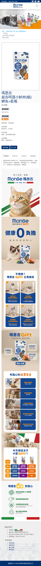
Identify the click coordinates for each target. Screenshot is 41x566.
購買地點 (11, 549)
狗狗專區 (11, 543)
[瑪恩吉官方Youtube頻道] (38, 1)
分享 (14, 147)
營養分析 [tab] (15, 156)
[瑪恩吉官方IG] (36, 1)
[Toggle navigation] (36, 6)
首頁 (3, 31)
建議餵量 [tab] (33, 156)
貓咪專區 (11, 545)
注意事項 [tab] (24, 156)
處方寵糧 (11, 547)
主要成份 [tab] (6, 156)
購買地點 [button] (5, 147)
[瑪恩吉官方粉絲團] (33, 1)
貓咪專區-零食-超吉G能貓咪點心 (16, 31)
